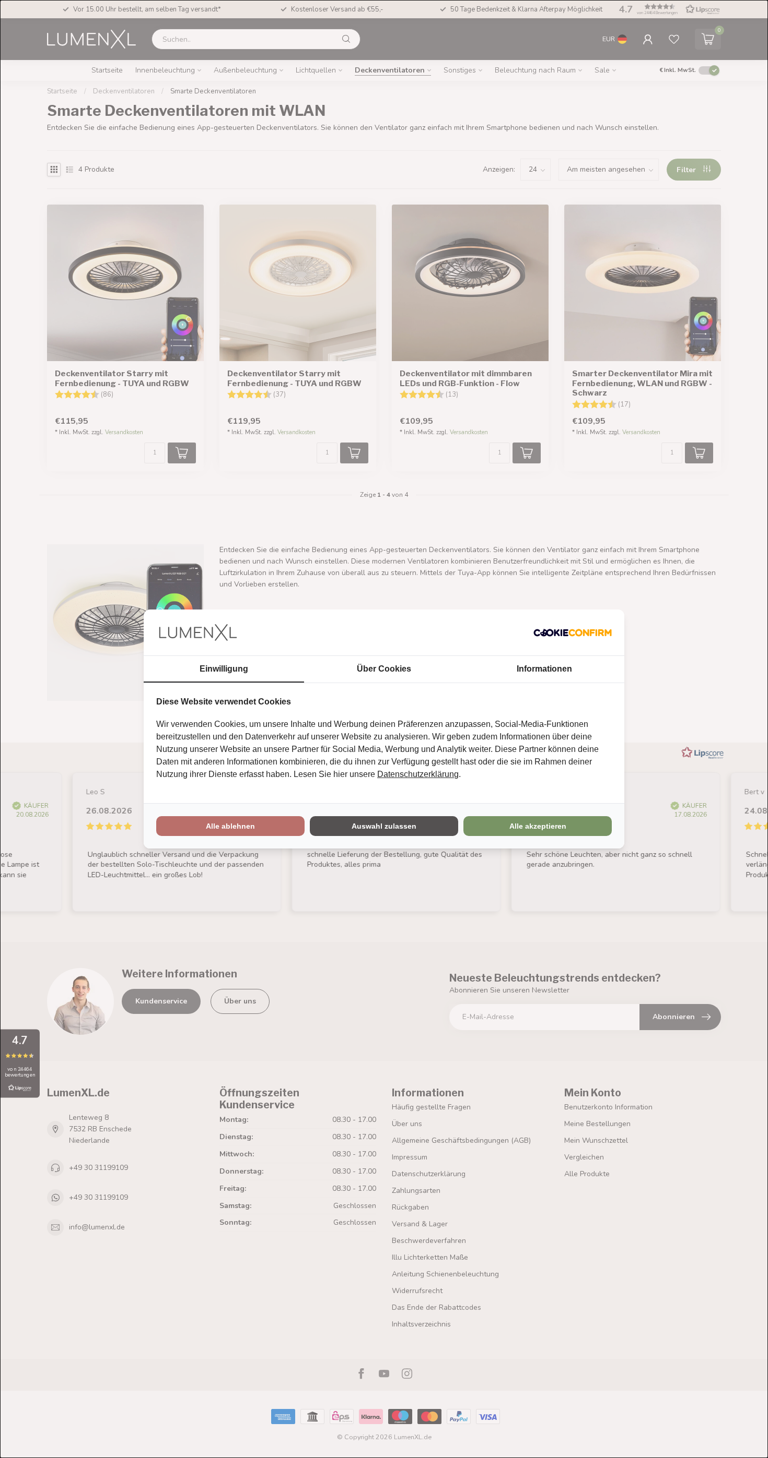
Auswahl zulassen (384, 826)
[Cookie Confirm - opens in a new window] (572, 632)
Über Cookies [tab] (384, 668)
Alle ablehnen (230, 826)
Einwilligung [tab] (224, 668)
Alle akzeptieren (537, 826)
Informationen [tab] (544, 668)
